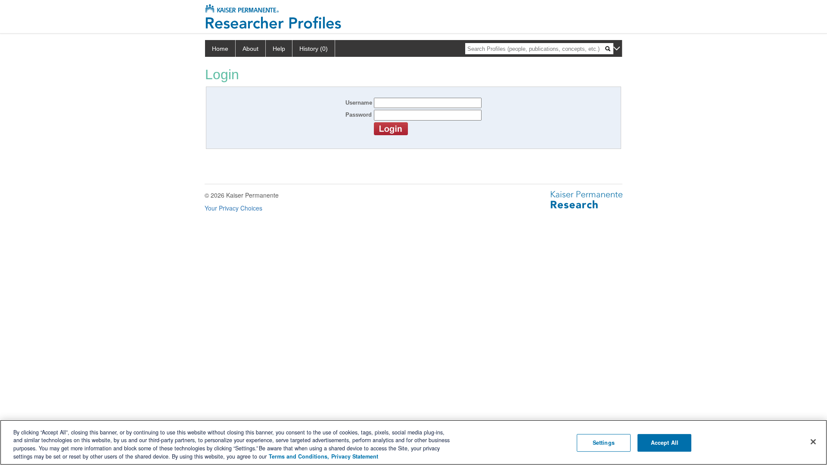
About (250, 48)
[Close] (813, 441)
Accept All (664, 442)
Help (279, 48)
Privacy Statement (354, 456)
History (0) (313, 48)
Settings (604, 442)
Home (220, 48)
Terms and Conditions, (299, 456)
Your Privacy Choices (233, 208)
